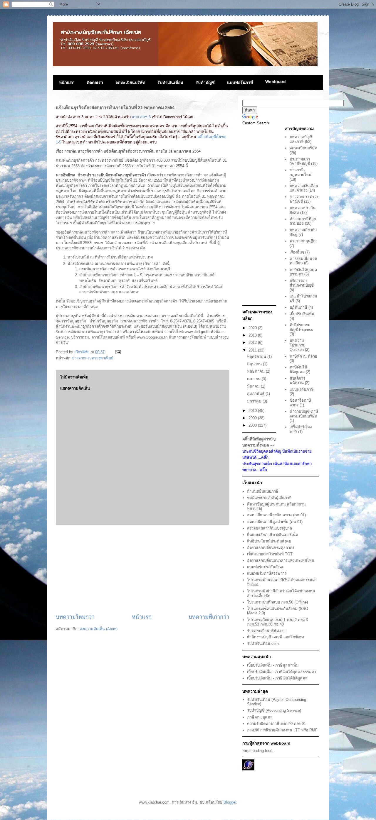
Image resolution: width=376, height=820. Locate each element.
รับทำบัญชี (205, 82)
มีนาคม (254, 386)
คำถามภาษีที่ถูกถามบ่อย (303, 221)
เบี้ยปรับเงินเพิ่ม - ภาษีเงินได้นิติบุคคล (277, 678)
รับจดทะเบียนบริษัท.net (266, 630)
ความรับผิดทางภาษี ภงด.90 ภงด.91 (276, 723)
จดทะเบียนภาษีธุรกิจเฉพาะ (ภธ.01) (276, 515)
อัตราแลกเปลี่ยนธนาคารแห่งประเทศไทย (280, 560)
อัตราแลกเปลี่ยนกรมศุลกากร (270, 547)
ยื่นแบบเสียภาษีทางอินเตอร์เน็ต (272, 534)
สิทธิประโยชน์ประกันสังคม (269, 541)
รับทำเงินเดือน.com (263, 643)
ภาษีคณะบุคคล (260, 717)
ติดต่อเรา (95, 82)
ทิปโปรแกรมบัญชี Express (301, 327)
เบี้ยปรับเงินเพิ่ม (302, 314)
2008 (253, 425)
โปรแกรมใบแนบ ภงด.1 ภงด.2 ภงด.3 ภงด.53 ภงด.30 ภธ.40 (277, 622)
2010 (253, 410)
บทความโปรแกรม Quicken (298, 345)
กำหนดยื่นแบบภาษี (262, 491)
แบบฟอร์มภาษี (240, 82)
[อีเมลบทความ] (117, 352)
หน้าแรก (66, 82)
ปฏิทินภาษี (298, 307)
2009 (253, 418)
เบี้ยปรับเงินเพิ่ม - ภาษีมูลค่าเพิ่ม (273, 665)
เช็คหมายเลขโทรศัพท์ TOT (270, 554)
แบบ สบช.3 (141, 117)
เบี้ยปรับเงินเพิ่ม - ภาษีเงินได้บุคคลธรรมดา (281, 671)
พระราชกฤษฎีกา (304, 241)
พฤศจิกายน (257, 356)
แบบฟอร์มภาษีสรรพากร (267, 573)
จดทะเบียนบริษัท (130, 82)
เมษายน (254, 379)
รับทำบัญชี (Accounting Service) (274, 710)
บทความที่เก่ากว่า (209, 617)
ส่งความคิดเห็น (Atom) (99, 629)
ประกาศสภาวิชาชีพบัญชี (300, 161)
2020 (253, 328)
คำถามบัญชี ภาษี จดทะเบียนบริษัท (304, 413)
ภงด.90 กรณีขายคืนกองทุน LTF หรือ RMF (282, 730)
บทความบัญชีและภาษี (301, 139)
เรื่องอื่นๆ (297, 252)
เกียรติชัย (82, 352)
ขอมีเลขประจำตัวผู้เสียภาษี (269, 498)
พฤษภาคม (256, 371)
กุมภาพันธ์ (256, 393)
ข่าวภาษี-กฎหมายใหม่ (300, 172)
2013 (253, 335)
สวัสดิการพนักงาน (297, 380)
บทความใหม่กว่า (75, 617)
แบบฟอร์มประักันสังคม (266, 567)
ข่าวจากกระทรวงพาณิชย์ (92, 358)
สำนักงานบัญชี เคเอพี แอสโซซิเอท (275, 637)
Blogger (230, 802)
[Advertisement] (142, 569)
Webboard (275, 81)
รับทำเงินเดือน (170, 82)
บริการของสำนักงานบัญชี (302, 283)
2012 (253, 342)
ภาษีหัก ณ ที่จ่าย (303, 356)
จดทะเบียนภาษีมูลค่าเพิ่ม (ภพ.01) (275, 522)
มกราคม (255, 401)
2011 (253, 350)
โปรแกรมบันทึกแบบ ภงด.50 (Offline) (277, 602)
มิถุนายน (255, 364)
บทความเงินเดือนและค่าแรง (304, 188)
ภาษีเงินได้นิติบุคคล (298, 369)
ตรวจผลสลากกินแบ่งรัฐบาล (269, 528)
